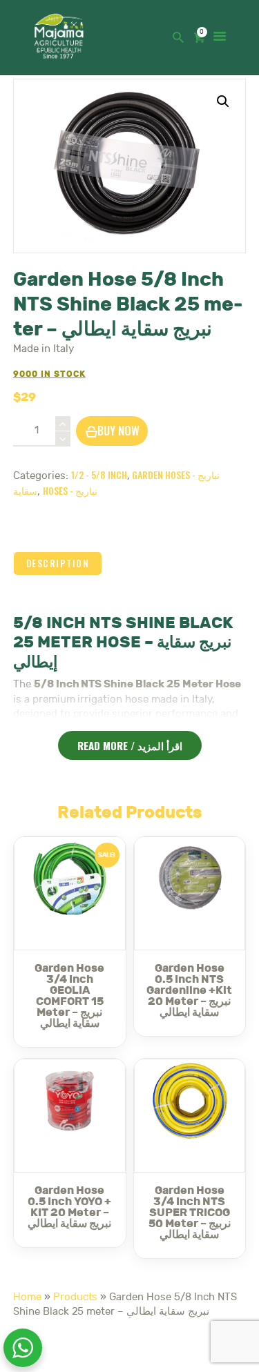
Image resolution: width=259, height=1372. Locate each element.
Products (75, 1297)
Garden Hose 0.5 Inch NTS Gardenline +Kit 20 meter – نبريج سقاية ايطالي (189, 990)
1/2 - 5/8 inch (99, 474)
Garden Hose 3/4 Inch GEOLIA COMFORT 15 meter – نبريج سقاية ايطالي (69, 996)
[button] (223, 101)
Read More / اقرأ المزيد (129, 745)
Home (27, 1297)
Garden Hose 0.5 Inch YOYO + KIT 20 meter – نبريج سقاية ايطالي (69, 1207)
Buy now (118, 430)
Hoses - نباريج (70, 490)
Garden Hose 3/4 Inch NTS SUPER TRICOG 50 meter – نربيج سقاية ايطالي (189, 1212)
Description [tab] (58, 563)
